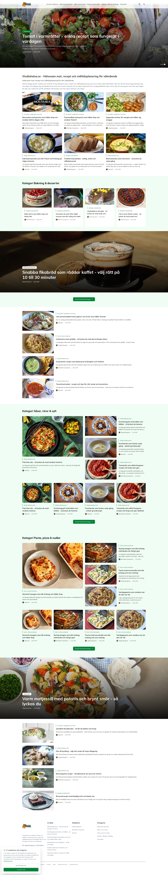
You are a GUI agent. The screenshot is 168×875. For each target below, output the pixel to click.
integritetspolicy (8, 861)
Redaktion (76, 823)
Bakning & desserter (66, 4)
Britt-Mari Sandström (78, 830)
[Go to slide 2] (162, 64)
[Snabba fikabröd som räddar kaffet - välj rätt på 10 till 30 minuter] (84, 261)
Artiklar (50, 823)
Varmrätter (123, 4)
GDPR (54, 864)
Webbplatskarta (74, 864)
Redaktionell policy (62, 864)
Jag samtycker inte (21, 865)
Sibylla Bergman (26, 52)
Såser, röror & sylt (79, 4)
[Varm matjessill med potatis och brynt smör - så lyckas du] (84, 688)
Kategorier (101, 823)
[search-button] (139, 4)
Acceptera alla (21, 869)
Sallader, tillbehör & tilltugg (109, 4)
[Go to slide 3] (164, 64)
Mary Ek (74, 833)
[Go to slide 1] (161, 64)
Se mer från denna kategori (83, 299)
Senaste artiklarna (52, 4)
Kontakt (49, 864)
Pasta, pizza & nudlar (93, 4)
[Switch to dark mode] (144, 4)
